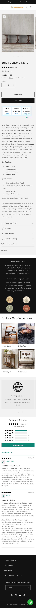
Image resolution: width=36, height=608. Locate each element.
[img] (6, 458)
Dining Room (6, 346)
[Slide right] (22, 56)
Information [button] (8, 565)
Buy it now (18, 100)
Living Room (23, 346)
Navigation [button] (8, 570)
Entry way (5, 372)
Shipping (11, 77)
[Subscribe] (28, 587)
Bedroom (21, 372)
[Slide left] (13, 56)
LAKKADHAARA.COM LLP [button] (13, 575)
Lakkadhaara (14, 604)
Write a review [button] (18, 445)
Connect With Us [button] (10, 560)
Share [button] (5, 250)
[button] (4, 7)
